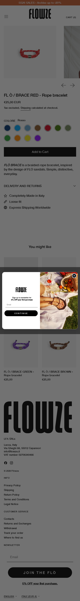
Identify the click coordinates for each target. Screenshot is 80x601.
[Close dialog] (74, 275)
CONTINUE (21, 313)
